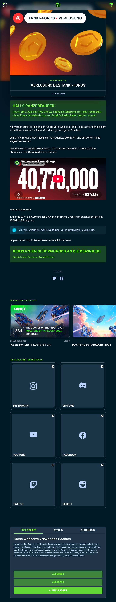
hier (52, 257)
